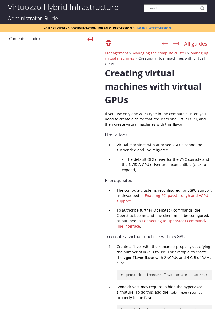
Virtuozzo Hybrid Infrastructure (63, 7)
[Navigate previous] (165, 44)
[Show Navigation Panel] (90, 40)
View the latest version (152, 27)
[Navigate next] (176, 44)
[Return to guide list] (195, 43)
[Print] (108, 43)
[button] (17, 41)
